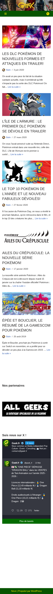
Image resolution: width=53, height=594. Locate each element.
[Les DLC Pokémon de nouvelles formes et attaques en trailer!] (26, 36)
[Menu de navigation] (5, 13)
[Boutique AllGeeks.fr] (26, 425)
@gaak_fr (28, 463)
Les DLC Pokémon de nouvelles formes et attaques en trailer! (23, 59)
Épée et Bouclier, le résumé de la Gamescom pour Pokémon (26, 325)
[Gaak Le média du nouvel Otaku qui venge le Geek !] (26, 5)
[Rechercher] (47, 13)
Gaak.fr (15, 462)
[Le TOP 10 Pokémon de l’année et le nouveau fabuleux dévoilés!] (26, 172)
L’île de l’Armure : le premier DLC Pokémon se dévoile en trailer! (24, 126)
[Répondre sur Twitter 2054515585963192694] (13, 511)
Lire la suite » (14, 87)
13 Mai (38, 463)
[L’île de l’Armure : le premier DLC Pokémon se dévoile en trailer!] (26, 104)
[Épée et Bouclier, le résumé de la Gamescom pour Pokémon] (26, 303)
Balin (8, 70)
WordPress (36, 591)
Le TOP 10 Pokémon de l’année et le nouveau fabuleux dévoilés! (24, 194)
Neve (13, 591)
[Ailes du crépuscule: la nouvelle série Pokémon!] (26, 236)
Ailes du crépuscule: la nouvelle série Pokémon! (25, 258)
